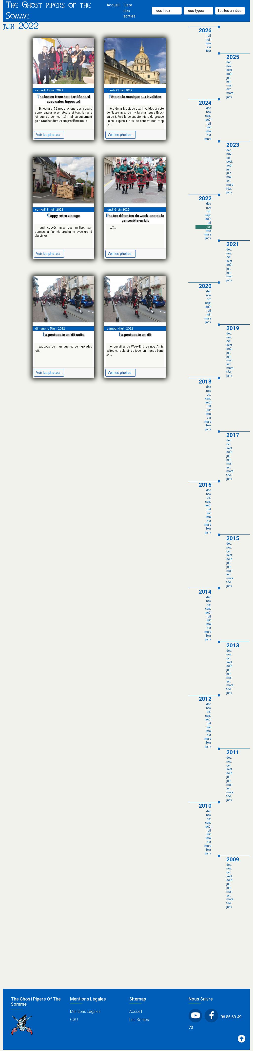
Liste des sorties (129, 10)
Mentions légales (85, 1011)
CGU (74, 1019)
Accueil (113, 5)
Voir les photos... (49, 135)
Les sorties (139, 1019)
